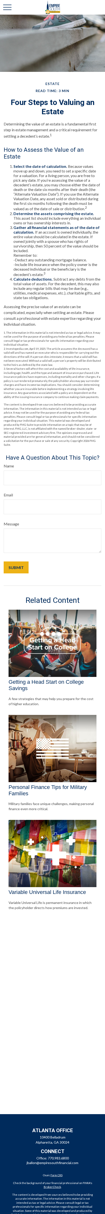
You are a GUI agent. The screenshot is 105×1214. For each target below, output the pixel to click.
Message (11, 524)
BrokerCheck (52, 1186)
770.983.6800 (58, 1158)
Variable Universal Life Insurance (47, 892)
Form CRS (57, 1175)
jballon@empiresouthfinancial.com (52, 1163)
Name (9, 466)
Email (8, 495)
